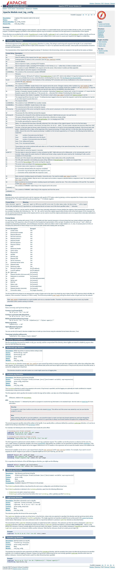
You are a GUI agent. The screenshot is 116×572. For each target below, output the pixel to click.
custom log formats (87, 518)
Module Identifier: (8, 21)
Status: (5, 20)
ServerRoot (27, 397)
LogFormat (51, 34)
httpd (49, 409)
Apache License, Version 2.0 (20, 568)
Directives (97, 3)
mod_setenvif (84, 87)
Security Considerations (105, 26)
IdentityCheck (77, 95)
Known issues (102, 43)
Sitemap (112, 3)
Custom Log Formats (104, 24)
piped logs (85, 401)
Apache (5, 8)
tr (94, 14)
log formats (32, 424)
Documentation (20, 8)
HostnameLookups (46, 76)
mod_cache (14, 299)
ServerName (27, 162)
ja (89, 14)
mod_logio (67, 176)
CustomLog (74, 34)
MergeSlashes (43, 119)
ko (92, 14)
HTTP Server (11, 8)
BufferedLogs (101, 30)
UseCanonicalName (41, 164)
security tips (13, 342)
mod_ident (60, 95)
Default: (8, 354)
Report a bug (102, 45)
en (83, 14)
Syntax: (8, 352)
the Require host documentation (72, 78)
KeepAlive (59, 91)
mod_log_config (32, 363)
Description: (7, 18)
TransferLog (33, 34)
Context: (8, 356)
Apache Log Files (103, 50)
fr (86, 14)
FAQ (102, 3)
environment (41, 443)
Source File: (7, 23)
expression (87, 443)
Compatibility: (10, 483)
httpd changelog (103, 41)
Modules (92, 3)
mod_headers (85, 86)
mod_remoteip (43, 57)
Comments (101, 52)
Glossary (107, 3)
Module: (8, 360)
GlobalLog (100, 34)
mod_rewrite (61, 450)
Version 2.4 (29, 8)
